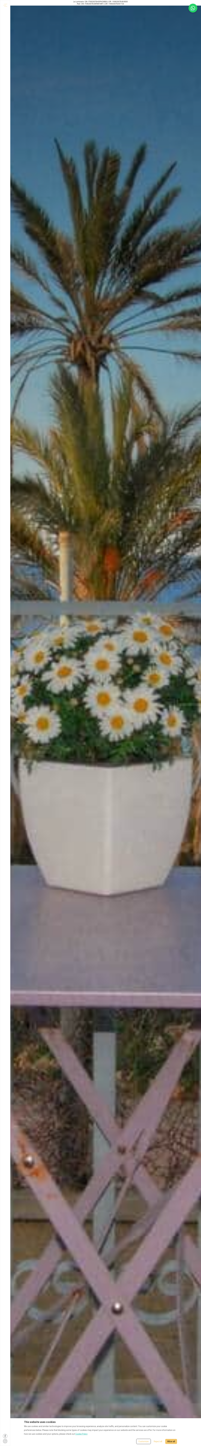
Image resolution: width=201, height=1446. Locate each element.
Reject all (158, 1441)
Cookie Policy (81, 1434)
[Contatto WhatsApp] (192, 8)
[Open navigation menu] (5, 5)
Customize (143, 1441)
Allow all (171, 1441)
